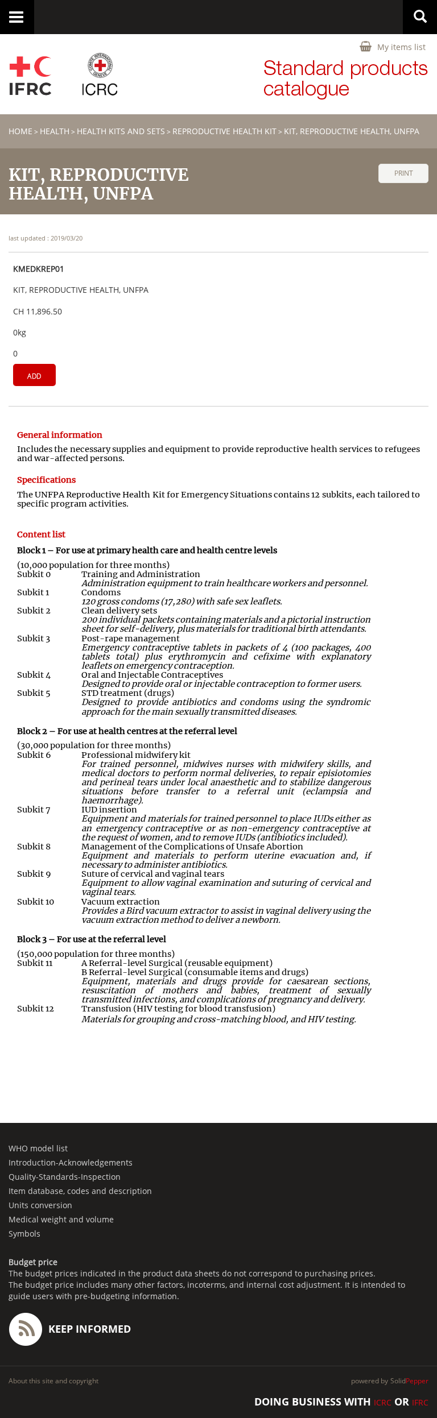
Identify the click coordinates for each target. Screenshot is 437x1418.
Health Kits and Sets (121, 131)
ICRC (382, 1402)
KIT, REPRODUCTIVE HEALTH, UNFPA (351, 131)
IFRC (420, 1402)
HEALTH (54, 131)
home (20, 131)
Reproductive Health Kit (224, 131)
